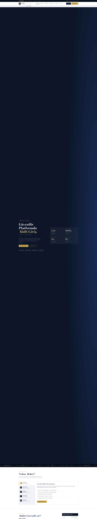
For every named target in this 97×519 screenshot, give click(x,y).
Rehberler (56, 3)
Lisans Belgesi (32, 245)
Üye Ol (68, 3)
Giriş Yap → (75, 3)
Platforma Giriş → (23, 245)
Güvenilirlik (46, 3)
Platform (42, 3)
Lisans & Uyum (52, 3)
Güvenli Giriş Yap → (41, 501)
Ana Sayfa (37, 3)
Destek (61, 3)
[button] (27, 483)
